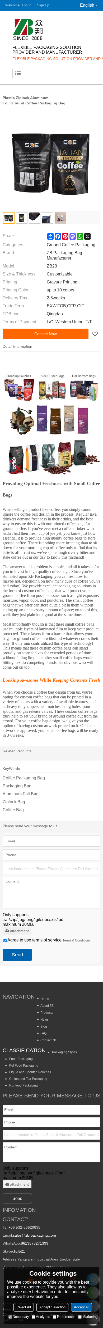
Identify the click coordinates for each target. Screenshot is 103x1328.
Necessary (21, 1317)
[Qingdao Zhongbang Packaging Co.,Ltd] (51, 29)
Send (17, 954)
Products (46, 1013)
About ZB (47, 1006)
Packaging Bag (17, 786)
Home (44, 999)
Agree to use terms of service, (49, 940)
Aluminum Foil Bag (21, 794)
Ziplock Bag (14, 802)
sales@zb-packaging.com (34, 1235)
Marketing (89, 1317)
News (44, 1019)
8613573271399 (34, 1243)
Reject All (23, 1307)
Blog (43, 1026)
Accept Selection (52, 1307)
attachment (19, 931)
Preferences (66, 1317)
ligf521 (19, 1251)
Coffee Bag (13, 810)
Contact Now (45, 334)
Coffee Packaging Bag (24, 778)
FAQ (43, 1033)
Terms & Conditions (77, 940)
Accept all (81, 1307)
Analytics (43, 1317)
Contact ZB (48, 1040)
